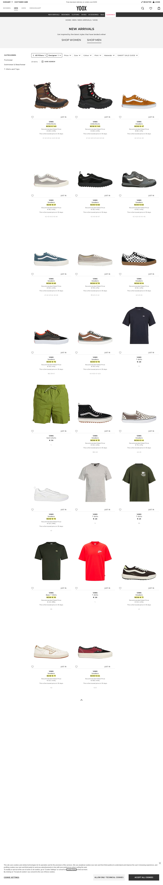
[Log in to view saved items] (150, 8)
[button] (16, 59)
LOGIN (156, 2)
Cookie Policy (71, 869)
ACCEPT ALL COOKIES (144, 877)
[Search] (142, 8)
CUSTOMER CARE (21, 2)
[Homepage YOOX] (81, 8)
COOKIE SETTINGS (11, 877)
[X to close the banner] (160, 863)
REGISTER (147, 2)
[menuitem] (6, 8)
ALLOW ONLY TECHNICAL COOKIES (109, 877)
